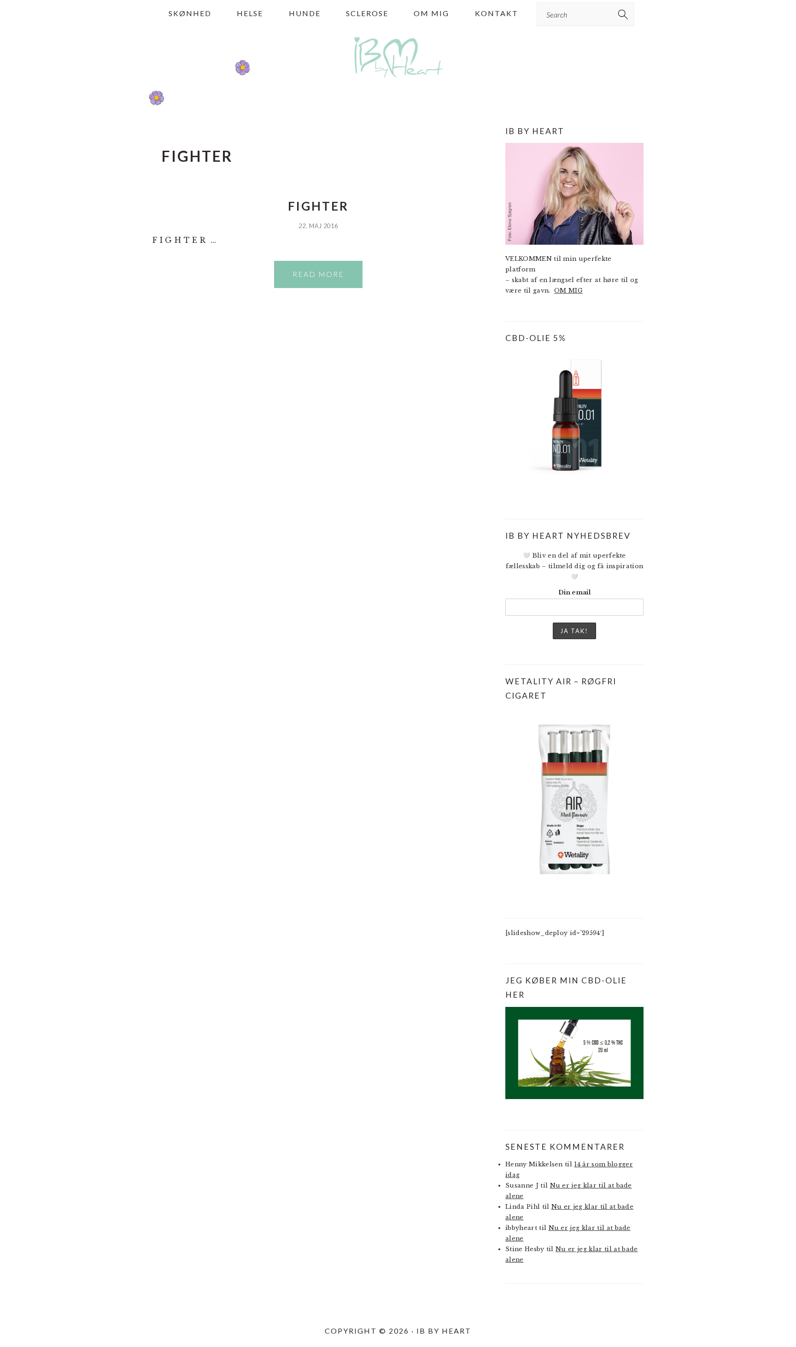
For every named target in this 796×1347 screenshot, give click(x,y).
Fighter (318, 206)
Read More (318, 274)
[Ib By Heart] (398, 82)
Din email (574, 592)
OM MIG (568, 290)
